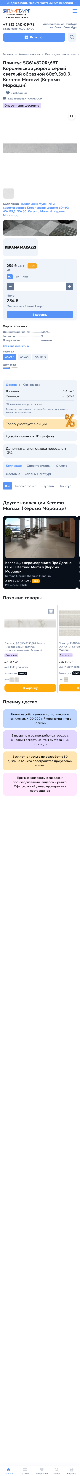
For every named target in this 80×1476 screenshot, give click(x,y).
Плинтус (65, 486)
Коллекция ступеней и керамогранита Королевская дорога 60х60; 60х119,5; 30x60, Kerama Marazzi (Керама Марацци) (36, 209)
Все (7, 486)
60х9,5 (22, 673)
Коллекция (14, 465)
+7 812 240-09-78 (19, 24)
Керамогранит (26, 486)
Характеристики (39, 465)
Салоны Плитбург (38, 474)
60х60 (24, 357)
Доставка (13, 384)
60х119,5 (40, 357)
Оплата (61, 465)
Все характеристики (16, 346)
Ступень (47, 486)
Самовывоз (31, 384)
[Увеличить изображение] (71, 116)
